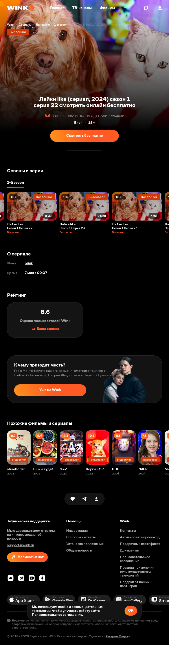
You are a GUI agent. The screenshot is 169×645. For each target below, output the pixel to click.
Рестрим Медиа (117, 636)
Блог (29, 263)
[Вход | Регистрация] (159, 8)
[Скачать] (96, 498)
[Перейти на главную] (21, 8)
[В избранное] (72, 498)
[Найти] (146, 8)
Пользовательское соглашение (57, 614)
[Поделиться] (84, 498)
